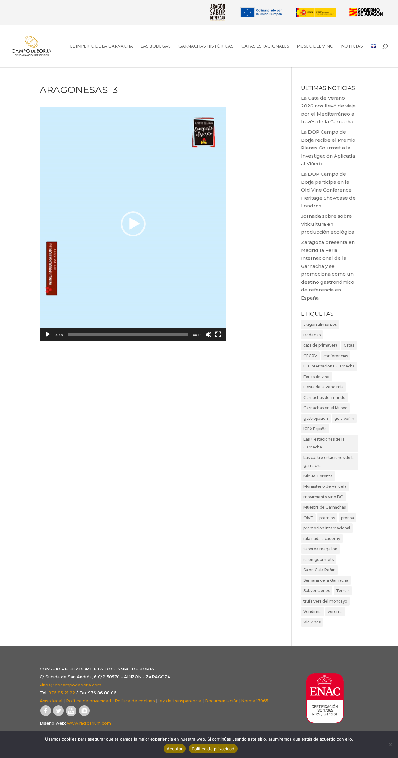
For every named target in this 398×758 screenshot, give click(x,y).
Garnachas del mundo (324, 397)
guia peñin (344, 418)
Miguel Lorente (318, 476)
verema (335, 611)
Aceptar (175, 748)
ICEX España (314, 428)
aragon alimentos (320, 324)
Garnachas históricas (206, 46)
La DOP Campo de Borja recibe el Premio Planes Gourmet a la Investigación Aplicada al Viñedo (328, 148)
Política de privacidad (88, 700)
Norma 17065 (254, 700)
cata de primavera (320, 345)
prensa (347, 517)
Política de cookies (135, 700)
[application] (133, 224)
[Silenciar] (208, 334)
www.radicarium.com (89, 723)
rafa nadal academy (321, 538)
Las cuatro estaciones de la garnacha (328, 461)
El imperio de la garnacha (101, 46)
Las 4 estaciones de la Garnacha (324, 443)
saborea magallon (320, 549)
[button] (133, 223)
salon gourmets (318, 559)
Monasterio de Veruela (324, 486)
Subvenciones (316, 590)
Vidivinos (312, 622)
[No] (390, 744)
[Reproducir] (48, 334)
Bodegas (312, 335)
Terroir (342, 590)
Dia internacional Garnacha (329, 366)
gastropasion (315, 418)
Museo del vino (315, 46)
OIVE (308, 517)
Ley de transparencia (179, 700)
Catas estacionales (265, 46)
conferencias (335, 355)
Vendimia (312, 611)
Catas (349, 345)
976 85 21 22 (62, 692)
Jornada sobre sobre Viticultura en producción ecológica (327, 224)
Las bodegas (156, 46)
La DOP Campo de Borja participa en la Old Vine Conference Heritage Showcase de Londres (328, 190)
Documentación (221, 700)
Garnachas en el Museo (325, 407)
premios (327, 517)
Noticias (352, 46)
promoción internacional (326, 528)
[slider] (128, 334)
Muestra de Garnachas (324, 507)
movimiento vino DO (323, 497)
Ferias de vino (316, 376)
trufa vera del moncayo (325, 601)
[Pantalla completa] (218, 334)
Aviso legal (51, 700)
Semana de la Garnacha (325, 580)
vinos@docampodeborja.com (70, 684)
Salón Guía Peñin (319, 569)
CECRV (310, 355)
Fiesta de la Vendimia (323, 387)
